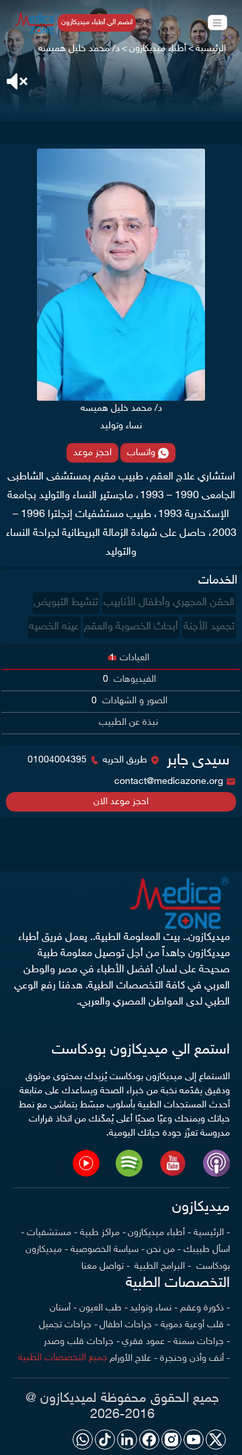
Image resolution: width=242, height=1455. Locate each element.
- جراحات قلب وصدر (82, 1341)
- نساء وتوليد (153, 1308)
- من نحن (164, 1249)
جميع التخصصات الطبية (63, 1358)
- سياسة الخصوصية (108, 1249)
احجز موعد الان (121, 802)
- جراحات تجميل (68, 1325)
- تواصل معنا (105, 1266)
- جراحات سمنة (201, 1341)
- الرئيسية (212, 1232)
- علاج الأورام (133, 1358)
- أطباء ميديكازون (159, 1232)
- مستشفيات (52, 1232)
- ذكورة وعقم (205, 1308)
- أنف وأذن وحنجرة (195, 1358)
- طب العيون (103, 1308)
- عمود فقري (146, 1341)
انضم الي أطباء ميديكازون (96, 22)
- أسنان (63, 1308)
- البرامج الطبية (161, 1266)
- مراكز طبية (103, 1232)
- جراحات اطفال (128, 1325)
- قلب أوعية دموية (195, 1325)
